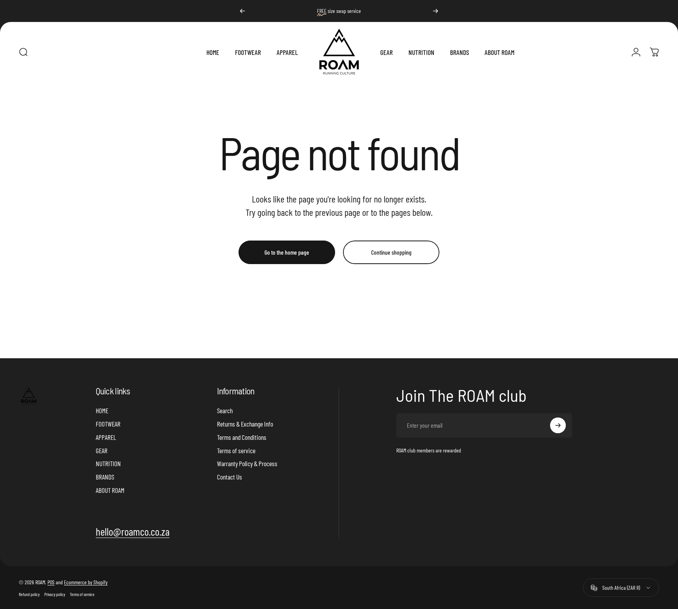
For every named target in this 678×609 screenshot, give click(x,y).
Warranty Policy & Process (247, 463)
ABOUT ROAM (110, 490)
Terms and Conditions (241, 437)
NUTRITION (108, 463)
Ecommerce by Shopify (86, 582)
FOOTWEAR (108, 424)
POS (51, 582)
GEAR (102, 450)
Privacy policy (54, 594)
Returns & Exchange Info (245, 424)
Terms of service (236, 450)
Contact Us (229, 477)
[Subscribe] (558, 425)
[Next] (435, 11)
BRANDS (105, 477)
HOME (102, 410)
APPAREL (106, 437)
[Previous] (242, 11)
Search (225, 410)
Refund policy (29, 594)
